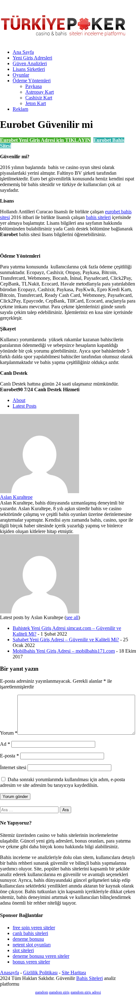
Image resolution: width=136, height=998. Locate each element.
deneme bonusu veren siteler (41, 956)
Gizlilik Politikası (40, 972)
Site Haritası (74, 972)
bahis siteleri (98, 217)
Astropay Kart (39, 92)
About (19, 400)
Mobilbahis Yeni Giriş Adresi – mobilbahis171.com (64, 651)
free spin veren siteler (34, 927)
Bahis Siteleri (89, 978)
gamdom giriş (59, 992)
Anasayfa (9, 972)
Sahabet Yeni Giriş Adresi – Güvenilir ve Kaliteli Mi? (66, 639)
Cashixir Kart (38, 97)
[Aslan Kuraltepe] (39, 491)
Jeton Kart (35, 103)
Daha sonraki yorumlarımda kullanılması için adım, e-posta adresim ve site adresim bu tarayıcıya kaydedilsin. (62, 782)
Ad (5, 744)
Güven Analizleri (30, 63)
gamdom (41, 992)
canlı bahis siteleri (30, 933)
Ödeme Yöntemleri (32, 80)
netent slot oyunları (32, 944)
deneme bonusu (28, 939)
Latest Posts (24, 406)
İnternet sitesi (13, 767)
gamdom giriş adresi (86, 992)
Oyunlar (21, 75)
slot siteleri (23, 950)
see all (72, 617)
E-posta (9, 755)
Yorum (8, 733)
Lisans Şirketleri (29, 69)
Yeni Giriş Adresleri (32, 57)
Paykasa (33, 86)
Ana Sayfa (23, 52)
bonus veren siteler (31, 961)
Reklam (20, 109)
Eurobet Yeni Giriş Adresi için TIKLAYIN (45, 140)
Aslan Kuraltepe (16, 497)
